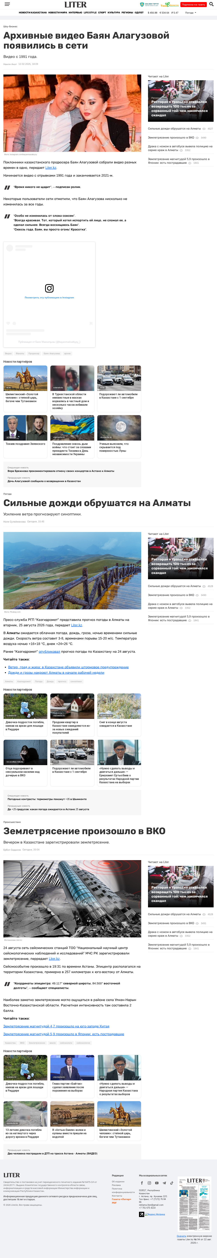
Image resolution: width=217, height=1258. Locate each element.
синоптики (76, 681)
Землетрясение (37, 1043)
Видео (8, 353)
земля (53, 1043)
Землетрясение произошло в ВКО (171, 137)
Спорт (102, 12)
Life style (90, 12)
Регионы (127, 12)
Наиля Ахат (10, 64)
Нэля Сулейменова (14, 521)
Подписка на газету (193, 4)
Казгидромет (24, 681)
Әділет (139, 12)
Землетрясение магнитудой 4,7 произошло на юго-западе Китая (56, 1026)
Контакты (117, 1196)
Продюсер (33, 353)
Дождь (50, 681)
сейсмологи (66, 1043)
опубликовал (49, 651)
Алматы (9, 681)
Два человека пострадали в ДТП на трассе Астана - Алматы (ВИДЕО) (52, 1153)
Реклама (116, 1185)
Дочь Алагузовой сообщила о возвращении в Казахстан (44, 481)
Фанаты (20, 353)
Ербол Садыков (12, 849)
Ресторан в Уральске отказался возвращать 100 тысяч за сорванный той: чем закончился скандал (179, 108)
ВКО (22, 1043)
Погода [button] (189, 12)
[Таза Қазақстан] (171, 4)
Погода (38, 681)
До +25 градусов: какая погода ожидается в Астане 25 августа (48, 809)
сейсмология (83, 1043)
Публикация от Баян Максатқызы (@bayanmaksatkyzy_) (49, 341)
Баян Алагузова (52, 353)
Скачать (181, 1236)
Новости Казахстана (33, 12)
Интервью (75, 12)
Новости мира (57, 12)
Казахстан (10, 1043)
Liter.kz (50, 167)
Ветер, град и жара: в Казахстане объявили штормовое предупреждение (68, 667)
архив (67, 353)
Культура (114, 12)
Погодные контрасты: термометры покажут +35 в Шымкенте (47, 799)
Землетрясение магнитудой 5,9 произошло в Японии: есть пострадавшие (63, 1034)
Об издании (118, 1181)
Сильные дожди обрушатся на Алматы (174, 128)
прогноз (62, 681)
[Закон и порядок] (150, 4)
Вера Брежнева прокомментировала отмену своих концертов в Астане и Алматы (61, 471)
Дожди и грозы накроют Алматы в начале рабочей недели (56, 672)
